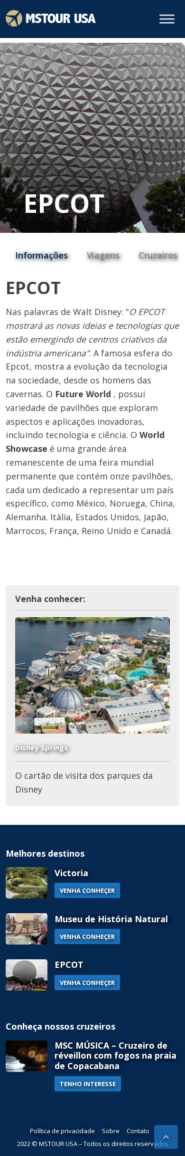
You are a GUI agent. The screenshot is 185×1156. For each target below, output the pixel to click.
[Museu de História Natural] (26, 929)
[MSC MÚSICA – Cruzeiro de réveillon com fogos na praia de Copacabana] (26, 1066)
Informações (41, 255)
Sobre (111, 1131)
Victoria (71, 873)
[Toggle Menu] (167, 18)
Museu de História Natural (111, 919)
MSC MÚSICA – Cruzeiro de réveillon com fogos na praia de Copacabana (115, 1055)
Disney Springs (41, 747)
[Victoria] (26, 882)
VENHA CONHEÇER (87, 890)
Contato (138, 1131)
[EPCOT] (26, 975)
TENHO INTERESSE (88, 1084)
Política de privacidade (62, 1131)
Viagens (103, 255)
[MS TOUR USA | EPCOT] (51, 18)
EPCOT (69, 964)
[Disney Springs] (92, 675)
